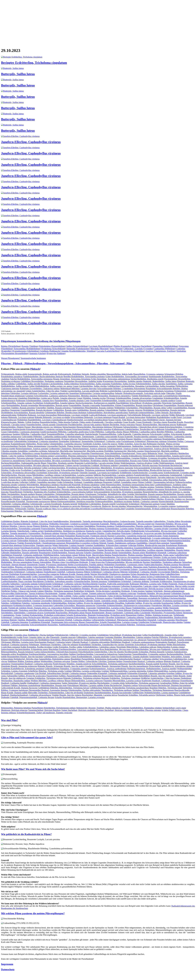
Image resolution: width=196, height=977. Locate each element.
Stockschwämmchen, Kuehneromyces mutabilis (95, 403)
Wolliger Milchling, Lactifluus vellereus (47, 680)
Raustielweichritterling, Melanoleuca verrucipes (61, 453)
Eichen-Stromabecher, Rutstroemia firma (148, 574)
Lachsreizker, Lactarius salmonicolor (53, 393)
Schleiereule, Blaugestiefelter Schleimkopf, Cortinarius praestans (150, 497)
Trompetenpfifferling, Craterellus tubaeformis (66, 434)
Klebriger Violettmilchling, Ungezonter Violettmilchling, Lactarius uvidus (94, 608)
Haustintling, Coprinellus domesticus (118, 548)
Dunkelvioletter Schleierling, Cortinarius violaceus (29, 477)
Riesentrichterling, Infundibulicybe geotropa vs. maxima (166, 492)
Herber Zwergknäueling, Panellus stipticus (86, 564)
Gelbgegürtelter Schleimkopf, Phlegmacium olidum (113, 620)
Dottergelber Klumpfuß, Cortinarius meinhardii (107, 673)
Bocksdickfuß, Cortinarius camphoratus (17, 673)
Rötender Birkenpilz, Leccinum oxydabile (52, 417)
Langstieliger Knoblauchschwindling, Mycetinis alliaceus (25, 465)
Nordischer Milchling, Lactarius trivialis (151, 528)
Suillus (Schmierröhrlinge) (77, 346)
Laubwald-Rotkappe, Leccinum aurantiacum (108, 415)
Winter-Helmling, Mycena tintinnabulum (97, 560)
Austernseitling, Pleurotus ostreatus (146, 710)
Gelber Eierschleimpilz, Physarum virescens (164, 579)
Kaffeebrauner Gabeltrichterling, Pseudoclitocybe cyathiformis (138, 429)
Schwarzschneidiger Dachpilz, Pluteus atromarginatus (23, 446)
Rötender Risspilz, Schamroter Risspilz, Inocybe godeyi (61, 666)
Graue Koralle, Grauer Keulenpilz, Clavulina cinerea (145, 422)
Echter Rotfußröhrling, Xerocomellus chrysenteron (126, 376)
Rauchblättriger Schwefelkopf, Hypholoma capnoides (138, 403)
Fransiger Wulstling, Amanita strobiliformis (52, 458)
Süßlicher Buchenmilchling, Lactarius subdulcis (113, 475)
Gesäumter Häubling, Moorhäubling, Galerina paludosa (127, 637)
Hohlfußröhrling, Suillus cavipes (14, 386)
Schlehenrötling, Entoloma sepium (39, 456)
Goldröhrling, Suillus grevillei (28, 384)
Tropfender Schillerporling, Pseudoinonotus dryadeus (172, 581)
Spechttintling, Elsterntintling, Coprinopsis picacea (22, 613)
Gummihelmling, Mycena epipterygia (138, 524)
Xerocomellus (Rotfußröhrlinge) (27, 348)
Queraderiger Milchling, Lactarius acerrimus (169, 605)
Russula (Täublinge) (30, 346)
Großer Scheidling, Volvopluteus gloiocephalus (40, 480)
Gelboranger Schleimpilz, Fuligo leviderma (104, 596)
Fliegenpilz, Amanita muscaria (63, 637)
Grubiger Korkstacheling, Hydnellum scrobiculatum (44, 615)
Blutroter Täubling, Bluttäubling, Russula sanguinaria (31, 620)
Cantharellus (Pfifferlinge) (165, 348)
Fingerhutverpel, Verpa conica (134, 453)
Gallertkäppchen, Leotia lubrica (56, 656)
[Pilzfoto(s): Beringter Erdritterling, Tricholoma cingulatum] (21, 57)
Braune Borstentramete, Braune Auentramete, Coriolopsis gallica (112, 613)
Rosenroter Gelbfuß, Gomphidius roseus (120, 482)
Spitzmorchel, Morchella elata (60, 451)
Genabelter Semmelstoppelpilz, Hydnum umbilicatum (147, 509)
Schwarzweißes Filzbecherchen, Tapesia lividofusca (23, 593)
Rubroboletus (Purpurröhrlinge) (52, 346)
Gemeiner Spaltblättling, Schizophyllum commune (106, 545)
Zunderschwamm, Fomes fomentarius (163, 536)
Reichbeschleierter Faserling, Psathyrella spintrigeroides (105, 584)
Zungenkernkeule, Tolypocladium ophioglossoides (77, 540)
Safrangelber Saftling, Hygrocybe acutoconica (26, 676)
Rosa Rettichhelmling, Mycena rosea (115, 649)
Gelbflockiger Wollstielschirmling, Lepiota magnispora (155, 692)
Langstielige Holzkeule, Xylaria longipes (127, 591)
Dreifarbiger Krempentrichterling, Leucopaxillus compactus (34, 574)
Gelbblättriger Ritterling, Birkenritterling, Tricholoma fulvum (63, 688)
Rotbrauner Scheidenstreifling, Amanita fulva (35, 400)
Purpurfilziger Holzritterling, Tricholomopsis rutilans (54, 708)
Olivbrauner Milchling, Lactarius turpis (17, 642)
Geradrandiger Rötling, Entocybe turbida (177, 683)
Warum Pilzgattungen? (10, 358)
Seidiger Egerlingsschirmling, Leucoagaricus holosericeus (93, 654)
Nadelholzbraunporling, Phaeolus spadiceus (133, 526)
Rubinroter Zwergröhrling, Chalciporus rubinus (40, 388)
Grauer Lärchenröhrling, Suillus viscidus (90, 386)
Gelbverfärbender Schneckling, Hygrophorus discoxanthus (62, 610)
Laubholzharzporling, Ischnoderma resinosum (100, 586)
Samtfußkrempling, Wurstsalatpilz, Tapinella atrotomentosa (78, 521)
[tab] (98, 720)
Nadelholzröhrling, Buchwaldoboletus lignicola (43, 376)
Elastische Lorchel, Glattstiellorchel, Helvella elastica (108, 531)
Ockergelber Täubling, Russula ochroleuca (54, 408)
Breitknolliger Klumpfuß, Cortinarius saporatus (155, 620)
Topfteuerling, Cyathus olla (36, 560)
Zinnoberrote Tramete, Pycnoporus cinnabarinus (47, 564)
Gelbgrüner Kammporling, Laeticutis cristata (139, 586)
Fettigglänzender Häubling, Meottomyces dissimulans (79, 548)
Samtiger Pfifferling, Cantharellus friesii (29, 434)
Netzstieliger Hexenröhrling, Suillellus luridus (83, 381)
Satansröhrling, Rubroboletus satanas (54, 659)
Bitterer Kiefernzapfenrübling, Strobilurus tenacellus (72, 501)
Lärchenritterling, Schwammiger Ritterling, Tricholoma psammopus (127, 625)
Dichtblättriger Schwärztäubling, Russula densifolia (22, 412)
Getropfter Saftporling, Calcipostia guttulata (19, 584)
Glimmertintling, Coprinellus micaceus (65, 444)
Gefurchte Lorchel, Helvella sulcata (179, 588)
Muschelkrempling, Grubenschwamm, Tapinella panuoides (128, 521)
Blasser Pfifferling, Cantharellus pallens (139, 432)
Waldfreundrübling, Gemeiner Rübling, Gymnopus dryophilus (141, 458)
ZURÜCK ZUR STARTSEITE (14, 44)
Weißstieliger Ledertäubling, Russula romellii (97, 504)
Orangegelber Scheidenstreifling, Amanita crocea (110, 400)
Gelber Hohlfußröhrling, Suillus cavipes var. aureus (50, 386)
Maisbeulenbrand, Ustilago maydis (64, 465)
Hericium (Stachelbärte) (142, 346)
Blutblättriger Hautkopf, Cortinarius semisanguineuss (132, 642)
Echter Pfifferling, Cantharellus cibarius (106, 432)
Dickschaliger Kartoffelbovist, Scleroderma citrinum (171, 666)
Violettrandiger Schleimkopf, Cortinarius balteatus (22, 572)
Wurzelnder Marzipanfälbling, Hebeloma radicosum (97, 569)
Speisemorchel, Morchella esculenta (88, 451)
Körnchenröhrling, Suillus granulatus (95, 384)
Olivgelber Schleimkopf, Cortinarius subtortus (124, 617)
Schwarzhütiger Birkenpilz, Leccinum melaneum (91, 417)
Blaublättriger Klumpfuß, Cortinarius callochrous (166, 552)
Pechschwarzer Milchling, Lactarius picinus (46, 617)
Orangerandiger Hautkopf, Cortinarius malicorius (31, 664)
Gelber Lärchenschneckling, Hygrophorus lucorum (63, 468)
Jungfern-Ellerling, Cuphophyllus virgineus (31, 142)
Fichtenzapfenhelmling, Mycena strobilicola (123, 562)
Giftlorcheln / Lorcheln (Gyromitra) (138, 348)
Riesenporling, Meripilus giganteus (82, 396)
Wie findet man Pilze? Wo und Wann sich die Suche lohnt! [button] (33, 769)
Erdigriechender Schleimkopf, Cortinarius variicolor (60, 584)
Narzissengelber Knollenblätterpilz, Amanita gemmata (169, 640)
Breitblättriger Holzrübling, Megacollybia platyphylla (60, 640)
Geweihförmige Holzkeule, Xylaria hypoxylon (85, 562)
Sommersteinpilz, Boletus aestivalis (42, 374)
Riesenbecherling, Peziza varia (50, 550)
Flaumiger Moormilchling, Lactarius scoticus (122, 680)
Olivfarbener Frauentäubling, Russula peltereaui (173, 405)
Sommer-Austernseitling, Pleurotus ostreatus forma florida (64, 489)
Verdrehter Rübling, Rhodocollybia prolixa (173, 487)
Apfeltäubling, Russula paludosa (90, 410)
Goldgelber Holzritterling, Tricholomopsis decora (124, 477)
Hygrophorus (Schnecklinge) (133, 351)
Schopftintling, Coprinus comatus (179, 429)
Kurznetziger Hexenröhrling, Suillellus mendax (123, 381)
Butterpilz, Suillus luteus (18, 74)
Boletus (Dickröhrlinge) (11, 346)
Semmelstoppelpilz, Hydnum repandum (17, 439)
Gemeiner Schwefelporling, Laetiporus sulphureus (46, 396)
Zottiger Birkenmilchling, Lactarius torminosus (166, 671)
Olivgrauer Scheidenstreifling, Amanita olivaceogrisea (129, 398)
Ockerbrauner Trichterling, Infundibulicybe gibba (105, 494)
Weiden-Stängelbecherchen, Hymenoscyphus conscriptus (46, 598)
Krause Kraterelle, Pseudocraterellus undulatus (137, 436)
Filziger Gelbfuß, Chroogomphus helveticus (156, 482)
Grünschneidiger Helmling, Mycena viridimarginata (54, 567)
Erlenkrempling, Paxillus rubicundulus (84, 690)
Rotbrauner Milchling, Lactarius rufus (145, 584)
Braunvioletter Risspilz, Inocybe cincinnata (120, 676)
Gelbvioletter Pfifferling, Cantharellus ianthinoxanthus (44, 436)
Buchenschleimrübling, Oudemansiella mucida (20, 463)
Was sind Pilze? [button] (9, 720)
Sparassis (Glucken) (37, 353)
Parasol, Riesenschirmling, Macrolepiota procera (155, 424)
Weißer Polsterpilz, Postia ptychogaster (178, 584)
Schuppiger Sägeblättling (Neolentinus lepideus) (94, 526)
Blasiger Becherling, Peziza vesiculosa (119, 424)
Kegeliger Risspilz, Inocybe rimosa (174, 664)
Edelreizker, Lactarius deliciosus (23, 393)
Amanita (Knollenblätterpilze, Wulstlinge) (78, 351)
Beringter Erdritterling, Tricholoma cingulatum (34, 62)
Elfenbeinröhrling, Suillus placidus (150, 384)
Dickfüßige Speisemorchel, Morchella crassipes (124, 451)
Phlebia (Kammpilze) (122, 346)
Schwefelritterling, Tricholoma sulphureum (110, 664)
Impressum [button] (7, 964)
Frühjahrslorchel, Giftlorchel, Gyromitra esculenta (75, 635)
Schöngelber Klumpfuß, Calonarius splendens (146, 673)
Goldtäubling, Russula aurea (65, 410)
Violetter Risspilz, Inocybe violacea (66, 695)
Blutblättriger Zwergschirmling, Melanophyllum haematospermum (150, 596)
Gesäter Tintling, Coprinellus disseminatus (117, 540)
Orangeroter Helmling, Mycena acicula (171, 524)
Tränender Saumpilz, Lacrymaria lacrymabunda (99, 472)
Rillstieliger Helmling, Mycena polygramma (50, 588)
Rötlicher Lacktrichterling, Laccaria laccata (118, 391)
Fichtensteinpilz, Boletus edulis (14, 374)
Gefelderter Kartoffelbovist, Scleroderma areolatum (22, 668)
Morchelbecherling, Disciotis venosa (16, 475)
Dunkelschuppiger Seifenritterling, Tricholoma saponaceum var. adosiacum (115, 640)
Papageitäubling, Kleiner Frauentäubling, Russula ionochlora (126, 405)
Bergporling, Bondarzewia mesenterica (114, 396)
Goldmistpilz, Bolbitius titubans (126, 538)
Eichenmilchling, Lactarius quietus (119, 528)
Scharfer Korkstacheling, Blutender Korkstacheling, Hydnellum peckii (95, 615)
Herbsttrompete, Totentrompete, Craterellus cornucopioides (92, 436)
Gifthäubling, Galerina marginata (90, 637)
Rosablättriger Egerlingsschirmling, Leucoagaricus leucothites (43, 654)
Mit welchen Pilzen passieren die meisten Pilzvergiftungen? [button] (33, 913)
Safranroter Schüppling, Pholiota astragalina (55, 579)
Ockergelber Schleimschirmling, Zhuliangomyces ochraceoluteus (123, 605)
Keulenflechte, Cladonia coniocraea (121, 593)
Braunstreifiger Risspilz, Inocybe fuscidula (25, 656)
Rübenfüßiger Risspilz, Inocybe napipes (155, 676)
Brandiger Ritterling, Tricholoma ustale (165, 688)
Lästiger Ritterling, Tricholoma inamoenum (55, 591)
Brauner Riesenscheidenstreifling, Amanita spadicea (153, 400)
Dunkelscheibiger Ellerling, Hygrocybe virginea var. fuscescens (168, 499)
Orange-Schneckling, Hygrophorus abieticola (94, 576)
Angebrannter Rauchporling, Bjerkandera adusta (64, 613)
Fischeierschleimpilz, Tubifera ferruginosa (31, 524)
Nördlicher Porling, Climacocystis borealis (19, 591)
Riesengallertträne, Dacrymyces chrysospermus (120, 557)
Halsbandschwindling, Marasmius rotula (131, 567)
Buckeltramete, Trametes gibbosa (59, 593)
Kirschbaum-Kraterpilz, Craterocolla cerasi (38, 548)
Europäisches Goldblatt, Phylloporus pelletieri (98, 465)
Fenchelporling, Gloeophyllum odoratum (47, 536)
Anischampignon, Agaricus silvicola (154, 448)
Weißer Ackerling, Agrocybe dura (132, 444)
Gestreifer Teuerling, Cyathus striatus (63, 560)
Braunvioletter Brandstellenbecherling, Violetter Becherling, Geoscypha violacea (98, 550)
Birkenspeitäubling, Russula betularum (17, 652)
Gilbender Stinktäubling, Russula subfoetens (19, 552)
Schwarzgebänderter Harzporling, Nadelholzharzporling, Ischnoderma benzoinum (64, 625)
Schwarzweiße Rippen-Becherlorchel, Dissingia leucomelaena (164, 685)
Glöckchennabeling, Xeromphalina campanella (21, 528)
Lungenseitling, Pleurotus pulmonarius (71, 456)
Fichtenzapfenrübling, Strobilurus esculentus (113, 501)
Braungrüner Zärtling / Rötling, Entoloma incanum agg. (149, 615)
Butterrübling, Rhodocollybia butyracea (154, 470)
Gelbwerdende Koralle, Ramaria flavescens (19, 688)
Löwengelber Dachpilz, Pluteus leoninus (64, 446)
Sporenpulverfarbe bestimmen (33, 358)
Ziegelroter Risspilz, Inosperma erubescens (19, 666)
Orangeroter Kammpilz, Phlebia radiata (105, 524)
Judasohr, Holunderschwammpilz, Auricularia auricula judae (140, 393)
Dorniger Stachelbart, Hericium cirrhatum (113, 710)
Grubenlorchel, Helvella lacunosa (149, 588)
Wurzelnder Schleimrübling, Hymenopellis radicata (92, 458)
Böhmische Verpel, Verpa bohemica (163, 453)
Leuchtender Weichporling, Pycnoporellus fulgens (161, 613)
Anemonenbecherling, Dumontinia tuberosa (62, 538)
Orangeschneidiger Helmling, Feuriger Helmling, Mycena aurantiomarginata (42, 569)
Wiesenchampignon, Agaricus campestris (98, 446)
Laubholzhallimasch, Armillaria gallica (171, 484)
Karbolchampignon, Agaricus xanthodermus (108, 668)
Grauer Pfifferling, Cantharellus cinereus (175, 436)
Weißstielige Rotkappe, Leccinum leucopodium (37, 415)
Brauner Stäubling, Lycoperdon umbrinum (144, 439)
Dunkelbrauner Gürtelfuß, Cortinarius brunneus (64, 572)
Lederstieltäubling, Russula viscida (104, 489)
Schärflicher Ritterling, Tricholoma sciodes (46, 671)
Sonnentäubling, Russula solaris (131, 552)
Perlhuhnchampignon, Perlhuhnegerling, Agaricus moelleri (152, 668)
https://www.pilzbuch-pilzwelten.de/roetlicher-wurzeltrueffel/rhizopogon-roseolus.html (88, 509)
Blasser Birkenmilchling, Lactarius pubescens (84, 680)
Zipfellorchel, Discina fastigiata (41, 635)
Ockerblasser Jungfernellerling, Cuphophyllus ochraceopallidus (68, 499)
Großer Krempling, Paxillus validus (67, 647)
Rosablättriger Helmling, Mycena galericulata (89, 588)
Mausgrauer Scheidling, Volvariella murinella (80, 480)
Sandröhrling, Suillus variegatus (179, 384)
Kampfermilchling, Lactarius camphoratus (151, 475)
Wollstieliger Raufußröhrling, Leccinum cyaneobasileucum (42, 420)
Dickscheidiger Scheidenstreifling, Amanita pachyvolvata (167, 456)
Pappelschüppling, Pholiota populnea (127, 555)
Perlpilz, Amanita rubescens (64, 398)
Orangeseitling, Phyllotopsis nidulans (43, 533)
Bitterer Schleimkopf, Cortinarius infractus (102, 572)
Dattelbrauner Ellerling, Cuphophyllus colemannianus (118, 499)
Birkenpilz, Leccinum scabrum (21, 417)
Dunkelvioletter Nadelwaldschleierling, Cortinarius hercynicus (77, 477)
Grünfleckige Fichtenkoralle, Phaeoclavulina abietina (160, 622)
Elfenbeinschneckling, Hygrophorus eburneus (20, 489)
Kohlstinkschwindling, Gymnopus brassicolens (33, 605)
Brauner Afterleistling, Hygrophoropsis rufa (19, 640)
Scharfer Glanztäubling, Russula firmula (101, 552)
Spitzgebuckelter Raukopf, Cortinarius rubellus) (139, 659)
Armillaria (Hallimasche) (50, 351)
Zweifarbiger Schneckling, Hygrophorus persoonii (57, 472)
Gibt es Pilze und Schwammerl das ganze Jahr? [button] (27, 737)
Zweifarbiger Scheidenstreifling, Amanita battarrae (53, 403)
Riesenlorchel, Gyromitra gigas (14, 635)
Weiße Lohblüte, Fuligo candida (71, 596)
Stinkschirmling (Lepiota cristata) (171, 647)
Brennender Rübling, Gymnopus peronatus (175, 569)
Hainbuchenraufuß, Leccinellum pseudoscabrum (87, 420)
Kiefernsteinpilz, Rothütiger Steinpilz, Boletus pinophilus (82, 374)
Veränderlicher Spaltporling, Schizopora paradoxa (92, 598)
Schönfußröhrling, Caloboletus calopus (99, 647)
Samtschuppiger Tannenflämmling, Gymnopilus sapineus (142, 654)
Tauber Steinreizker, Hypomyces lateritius (79, 683)
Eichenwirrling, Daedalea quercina (37, 545)
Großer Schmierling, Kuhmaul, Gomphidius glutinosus (80, 482)
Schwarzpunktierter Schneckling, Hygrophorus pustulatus (158, 468)
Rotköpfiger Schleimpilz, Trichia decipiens (92, 591)
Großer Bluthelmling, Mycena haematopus (133, 560)
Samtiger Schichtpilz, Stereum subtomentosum (164, 591)
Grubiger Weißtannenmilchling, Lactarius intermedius (124, 671)
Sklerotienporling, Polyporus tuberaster (17, 458)
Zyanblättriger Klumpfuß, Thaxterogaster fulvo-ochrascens (53, 622)
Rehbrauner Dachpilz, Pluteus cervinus (163, 444)
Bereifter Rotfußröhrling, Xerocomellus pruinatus (84, 376)
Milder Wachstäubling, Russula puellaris (18, 494)
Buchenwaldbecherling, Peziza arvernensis (19, 550)
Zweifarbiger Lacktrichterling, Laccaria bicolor (40, 470)
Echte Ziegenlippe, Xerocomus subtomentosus (110, 379)
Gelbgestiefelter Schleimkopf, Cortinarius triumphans (36, 441)
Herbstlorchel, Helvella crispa (26, 659)
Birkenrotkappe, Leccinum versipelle (73, 415)
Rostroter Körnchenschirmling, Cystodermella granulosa (87, 429)
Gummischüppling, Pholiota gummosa (88, 528)
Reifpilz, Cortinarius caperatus (145, 501)
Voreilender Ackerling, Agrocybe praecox (99, 444)
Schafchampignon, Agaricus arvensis (122, 448)
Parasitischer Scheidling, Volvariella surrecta (136, 695)
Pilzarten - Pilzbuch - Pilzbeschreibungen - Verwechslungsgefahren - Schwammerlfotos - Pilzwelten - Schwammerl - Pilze (66, 363)
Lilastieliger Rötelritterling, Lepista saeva (35, 398)
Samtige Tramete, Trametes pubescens (90, 593)
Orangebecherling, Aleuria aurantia (41, 424)
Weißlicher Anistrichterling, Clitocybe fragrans (160, 678)
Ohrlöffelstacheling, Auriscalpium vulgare (60, 555)
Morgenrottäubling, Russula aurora (53, 405)
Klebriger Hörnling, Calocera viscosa (16, 526)
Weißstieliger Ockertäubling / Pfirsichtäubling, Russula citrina (140, 408)
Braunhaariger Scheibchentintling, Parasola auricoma (61, 552)
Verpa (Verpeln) (116, 348)
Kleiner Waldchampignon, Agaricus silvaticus (133, 463)
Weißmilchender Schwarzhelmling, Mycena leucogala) (154, 531)
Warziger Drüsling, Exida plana (73, 533)
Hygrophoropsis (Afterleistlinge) (26, 351)
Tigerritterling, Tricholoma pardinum (116, 690)
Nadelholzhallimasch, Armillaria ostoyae (18, 487)
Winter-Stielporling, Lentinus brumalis (68, 545)
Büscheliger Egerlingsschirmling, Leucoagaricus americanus (74, 649)
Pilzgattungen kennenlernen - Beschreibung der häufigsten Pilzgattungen (41, 341)
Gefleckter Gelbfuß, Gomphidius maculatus (37, 482)
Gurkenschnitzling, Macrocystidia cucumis (176, 586)
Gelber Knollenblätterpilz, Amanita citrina (159, 635)
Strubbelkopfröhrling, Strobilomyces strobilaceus (64, 531)
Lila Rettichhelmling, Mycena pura (146, 649)
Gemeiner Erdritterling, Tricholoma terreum (44, 678)
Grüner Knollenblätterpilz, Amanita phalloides (90, 656)
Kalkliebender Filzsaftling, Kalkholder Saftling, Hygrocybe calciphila (132, 603)
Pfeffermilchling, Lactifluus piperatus (147, 550)
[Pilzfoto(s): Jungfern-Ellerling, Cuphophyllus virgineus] (20, 136)
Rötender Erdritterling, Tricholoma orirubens (82, 678)
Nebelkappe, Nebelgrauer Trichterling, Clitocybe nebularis (53, 644)
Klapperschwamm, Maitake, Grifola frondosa (20, 422)
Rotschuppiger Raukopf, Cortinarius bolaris (52, 642)
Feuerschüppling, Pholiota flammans (56, 528)
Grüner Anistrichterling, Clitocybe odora (42, 391)
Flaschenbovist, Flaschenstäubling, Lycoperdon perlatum (102, 439)
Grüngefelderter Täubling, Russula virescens (123, 410)
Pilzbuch (35, 368)
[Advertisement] (81, 22)
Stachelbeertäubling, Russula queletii (143, 664)
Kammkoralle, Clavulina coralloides (107, 422)
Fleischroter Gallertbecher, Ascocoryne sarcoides (141, 533)
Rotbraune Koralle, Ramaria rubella (75, 574)
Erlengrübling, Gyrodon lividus (121, 588)
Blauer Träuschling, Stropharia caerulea (57, 463)
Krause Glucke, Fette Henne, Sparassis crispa (127, 420)
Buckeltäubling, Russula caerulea (177, 494)
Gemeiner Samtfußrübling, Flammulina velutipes (141, 708)
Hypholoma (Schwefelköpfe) (53, 348)
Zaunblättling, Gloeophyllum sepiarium (152, 543)
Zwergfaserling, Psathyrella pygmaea (150, 540)
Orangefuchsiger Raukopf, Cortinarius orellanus (143, 661)
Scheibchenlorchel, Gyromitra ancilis (179, 472)
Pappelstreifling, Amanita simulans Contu (72, 400)
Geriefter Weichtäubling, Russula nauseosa (145, 494)
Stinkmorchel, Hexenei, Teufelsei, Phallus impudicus (98, 708)
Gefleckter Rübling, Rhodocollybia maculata (146, 545)
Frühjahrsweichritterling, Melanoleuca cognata (20, 453)
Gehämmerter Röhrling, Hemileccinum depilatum (65, 412)
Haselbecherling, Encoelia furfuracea (96, 538)
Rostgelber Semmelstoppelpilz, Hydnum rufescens (56, 439)
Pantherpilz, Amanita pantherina (174, 649)
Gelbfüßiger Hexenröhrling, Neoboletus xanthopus (42, 381)
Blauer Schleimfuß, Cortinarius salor (114, 480)
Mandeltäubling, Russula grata (54, 685)
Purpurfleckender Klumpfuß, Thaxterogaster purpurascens (25, 501)
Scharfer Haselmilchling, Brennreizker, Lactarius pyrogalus (80, 697)
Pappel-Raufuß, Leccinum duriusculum (128, 417)
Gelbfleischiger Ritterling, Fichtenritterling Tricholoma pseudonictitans (119, 688)
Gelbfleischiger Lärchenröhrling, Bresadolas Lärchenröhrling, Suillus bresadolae (141, 386)
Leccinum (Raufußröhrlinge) (101, 346)
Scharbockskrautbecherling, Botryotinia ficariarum (22, 538)
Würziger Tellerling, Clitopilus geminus (138, 487)
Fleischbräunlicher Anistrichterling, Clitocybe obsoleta (101, 652)
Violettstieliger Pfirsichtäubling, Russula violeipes (93, 408)
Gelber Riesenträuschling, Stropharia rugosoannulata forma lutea (127, 484)
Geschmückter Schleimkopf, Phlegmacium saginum (138, 504)
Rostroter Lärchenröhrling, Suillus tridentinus (60, 384)
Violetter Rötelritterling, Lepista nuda (147, 396)
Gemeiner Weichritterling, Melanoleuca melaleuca (39, 484)
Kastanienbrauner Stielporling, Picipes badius (30, 444)
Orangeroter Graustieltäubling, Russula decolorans (31, 410)
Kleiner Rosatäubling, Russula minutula (159, 460)
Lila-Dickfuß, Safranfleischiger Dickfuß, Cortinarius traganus (61, 673)
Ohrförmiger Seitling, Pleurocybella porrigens (174, 695)
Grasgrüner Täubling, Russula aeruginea (18, 408)
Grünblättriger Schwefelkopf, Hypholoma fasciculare (119, 635)
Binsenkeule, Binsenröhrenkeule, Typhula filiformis (109, 610)
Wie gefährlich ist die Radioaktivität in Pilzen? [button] (26, 834)
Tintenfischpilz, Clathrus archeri (30, 531)
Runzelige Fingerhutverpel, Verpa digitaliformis (101, 453)
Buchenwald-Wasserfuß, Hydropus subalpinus (79, 484)
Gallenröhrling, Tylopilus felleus (166, 521)
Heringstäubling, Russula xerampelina (22, 405)
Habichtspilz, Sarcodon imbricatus (160, 477)
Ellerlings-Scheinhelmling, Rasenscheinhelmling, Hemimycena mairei (161, 610)
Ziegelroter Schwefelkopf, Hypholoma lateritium (145, 644)
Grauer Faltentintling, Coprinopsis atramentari (20, 432)
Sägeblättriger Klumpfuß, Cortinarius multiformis (21, 555)
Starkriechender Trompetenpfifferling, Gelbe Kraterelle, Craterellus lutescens (117, 434)
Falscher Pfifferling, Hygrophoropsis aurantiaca (172, 637)
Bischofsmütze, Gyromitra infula (111, 683)
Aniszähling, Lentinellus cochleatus (32, 451)
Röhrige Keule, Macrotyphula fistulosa (95, 555)
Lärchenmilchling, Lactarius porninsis (77, 475)
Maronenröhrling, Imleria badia (119, 374)
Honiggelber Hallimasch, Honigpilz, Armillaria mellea (58, 487)
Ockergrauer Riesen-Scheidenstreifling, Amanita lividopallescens (114, 456)
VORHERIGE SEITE (10, 47)
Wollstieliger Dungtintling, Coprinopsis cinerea (124, 564)
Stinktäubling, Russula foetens (176, 550)
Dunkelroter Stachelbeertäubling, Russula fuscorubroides (108, 692)
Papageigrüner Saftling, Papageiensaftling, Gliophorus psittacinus (73, 676)
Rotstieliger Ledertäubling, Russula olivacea (19, 497)
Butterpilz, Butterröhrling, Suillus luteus (160, 381)
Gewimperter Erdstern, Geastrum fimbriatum (138, 569)
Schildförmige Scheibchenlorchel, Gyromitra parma (141, 472)
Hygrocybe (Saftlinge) (56, 353)
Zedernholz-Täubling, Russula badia (16, 588)
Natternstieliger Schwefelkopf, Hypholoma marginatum (159, 600)
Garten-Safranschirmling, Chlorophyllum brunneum (56, 652)
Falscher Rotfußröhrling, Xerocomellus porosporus (31, 379)
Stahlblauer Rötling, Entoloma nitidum (24, 661)
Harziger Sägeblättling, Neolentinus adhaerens (162, 562)
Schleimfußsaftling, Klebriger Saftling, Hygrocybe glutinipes (76, 603)
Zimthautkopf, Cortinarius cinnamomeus (44, 683)
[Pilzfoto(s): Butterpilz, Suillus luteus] (12, 68)
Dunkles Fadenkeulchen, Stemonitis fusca (18, 579)
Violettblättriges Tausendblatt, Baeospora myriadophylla (136, 598)
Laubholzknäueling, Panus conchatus (16, 581)
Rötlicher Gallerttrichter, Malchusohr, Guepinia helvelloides (64, 497)
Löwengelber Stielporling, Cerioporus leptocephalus (63, 600)
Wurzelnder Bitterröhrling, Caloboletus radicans (136, 647)
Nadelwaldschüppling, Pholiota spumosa (161, 564)
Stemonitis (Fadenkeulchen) (78, 348)
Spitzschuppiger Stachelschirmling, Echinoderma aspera (24, 649)
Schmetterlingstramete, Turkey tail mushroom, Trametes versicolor (44, 712)
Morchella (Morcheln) (99, 348)
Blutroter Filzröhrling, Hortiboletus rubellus (90, 460)
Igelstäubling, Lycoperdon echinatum (121, 470)
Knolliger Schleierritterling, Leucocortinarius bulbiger (70, 492)
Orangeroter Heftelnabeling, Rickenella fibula (172, 526)
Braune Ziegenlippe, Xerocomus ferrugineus (72, 379)
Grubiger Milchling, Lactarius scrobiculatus (82, 671)
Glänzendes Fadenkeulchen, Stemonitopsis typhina (36, 596)
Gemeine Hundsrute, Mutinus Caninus (130, 576)
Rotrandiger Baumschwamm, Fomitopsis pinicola (86, 536)
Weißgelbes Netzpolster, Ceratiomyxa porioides (69, 524)
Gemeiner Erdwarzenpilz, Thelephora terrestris (85, 617)
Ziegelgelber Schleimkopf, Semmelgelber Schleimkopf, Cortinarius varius (90, 441)
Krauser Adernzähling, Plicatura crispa (49, 562)
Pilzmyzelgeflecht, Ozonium (28, 600)
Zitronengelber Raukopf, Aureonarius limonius (48, 690)
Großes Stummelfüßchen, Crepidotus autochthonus (53, 576)
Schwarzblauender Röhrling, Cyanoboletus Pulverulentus (121, 388)
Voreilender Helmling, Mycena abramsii (153, 593)
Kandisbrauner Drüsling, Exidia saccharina (158, 557)
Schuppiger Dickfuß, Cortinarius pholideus (73, 620)
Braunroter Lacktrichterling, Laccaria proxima (94, 463)
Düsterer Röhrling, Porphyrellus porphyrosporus (53, 526)
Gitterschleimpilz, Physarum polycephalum (128, 579)
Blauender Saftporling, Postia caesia (159, 555)
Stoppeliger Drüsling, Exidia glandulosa (104, 533)
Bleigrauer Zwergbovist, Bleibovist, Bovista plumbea (103, 506)
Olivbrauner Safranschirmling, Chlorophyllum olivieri (135, 427)
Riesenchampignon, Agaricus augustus (32, 448)
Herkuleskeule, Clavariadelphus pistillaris (136, 489)
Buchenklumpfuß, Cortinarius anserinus (106, 497)
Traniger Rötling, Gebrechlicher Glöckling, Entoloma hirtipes (96, 661)
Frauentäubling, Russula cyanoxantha (84, 405)
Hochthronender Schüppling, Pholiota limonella (144, 652)
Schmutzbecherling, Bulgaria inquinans (90, 581)
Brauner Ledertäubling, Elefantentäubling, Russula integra (59, 494)
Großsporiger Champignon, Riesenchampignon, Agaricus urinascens (78, 448)
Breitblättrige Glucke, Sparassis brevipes (164, 420)
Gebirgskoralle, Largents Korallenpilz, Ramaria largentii (53, 504)
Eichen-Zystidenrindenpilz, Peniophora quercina (167, 576)
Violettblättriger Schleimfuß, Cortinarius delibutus (128, 581)
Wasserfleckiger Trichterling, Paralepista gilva (28, 492)
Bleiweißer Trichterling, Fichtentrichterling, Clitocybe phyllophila (55, 692)
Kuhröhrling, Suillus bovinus (123, 384)
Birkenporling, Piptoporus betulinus (16, 708)
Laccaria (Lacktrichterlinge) (108, 351)
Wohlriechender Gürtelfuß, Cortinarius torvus (20, 586)
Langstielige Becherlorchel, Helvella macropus (138, 465)
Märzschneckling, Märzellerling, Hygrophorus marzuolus (109, 468)
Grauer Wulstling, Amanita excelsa (91, 398)
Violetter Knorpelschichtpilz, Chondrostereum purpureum (41, 543)
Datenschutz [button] (7, 969)
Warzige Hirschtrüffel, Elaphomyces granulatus (110, 574)
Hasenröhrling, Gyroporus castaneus (148, 374)
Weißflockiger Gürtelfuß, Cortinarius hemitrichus (60, 586)
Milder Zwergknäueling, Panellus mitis (83, 557)
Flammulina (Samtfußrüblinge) (165, 346)
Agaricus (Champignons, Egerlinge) (160, 351)
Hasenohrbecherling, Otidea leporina (55, 422)
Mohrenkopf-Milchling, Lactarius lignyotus (78, 388)
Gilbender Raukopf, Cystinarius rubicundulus (91, 642)
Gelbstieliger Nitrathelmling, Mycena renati (95, 567)
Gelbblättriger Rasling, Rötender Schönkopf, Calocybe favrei (27, 521)
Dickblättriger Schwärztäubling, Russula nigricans (164, 410)
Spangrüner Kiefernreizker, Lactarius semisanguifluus (91, 393)
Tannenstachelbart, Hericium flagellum (44, 710)
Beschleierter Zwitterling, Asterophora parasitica (53, 581)
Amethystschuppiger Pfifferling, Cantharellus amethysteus (64, 432)
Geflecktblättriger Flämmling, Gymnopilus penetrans (67, 668)
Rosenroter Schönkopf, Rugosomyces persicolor (60, 506)
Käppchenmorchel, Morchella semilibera (162, 451)
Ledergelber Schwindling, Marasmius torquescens (74, 605)
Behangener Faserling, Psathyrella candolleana (101, 487)
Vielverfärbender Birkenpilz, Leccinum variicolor (148, 415)
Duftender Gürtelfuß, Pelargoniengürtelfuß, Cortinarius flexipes (27, 697)
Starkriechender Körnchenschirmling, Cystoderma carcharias (38, 429)
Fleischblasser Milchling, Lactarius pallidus (85, 685)
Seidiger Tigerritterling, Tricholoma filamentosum (153, 690)
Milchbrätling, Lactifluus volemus (46, 475)
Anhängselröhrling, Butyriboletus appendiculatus (107, 412)
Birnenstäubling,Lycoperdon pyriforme (82, 543)
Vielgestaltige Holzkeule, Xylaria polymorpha (36, 540)
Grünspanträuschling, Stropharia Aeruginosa (155, 391)
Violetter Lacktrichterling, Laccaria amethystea (79, 391)
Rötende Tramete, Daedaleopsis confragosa (117, 543)
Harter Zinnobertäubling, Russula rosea (125, 460)
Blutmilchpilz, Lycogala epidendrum (155, 538)
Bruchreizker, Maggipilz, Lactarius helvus (99, 695)
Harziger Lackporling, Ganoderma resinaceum (126, 536)
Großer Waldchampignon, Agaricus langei (170, 463)
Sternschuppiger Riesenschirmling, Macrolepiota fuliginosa (87, 427)
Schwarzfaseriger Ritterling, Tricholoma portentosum (83, 470)
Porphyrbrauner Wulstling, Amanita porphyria (72, 664)
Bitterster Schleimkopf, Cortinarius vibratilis (138, 572)
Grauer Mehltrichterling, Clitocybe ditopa (91, 579)
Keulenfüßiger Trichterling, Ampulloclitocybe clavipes (101, 644)
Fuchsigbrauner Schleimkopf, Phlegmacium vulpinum (144, 441)
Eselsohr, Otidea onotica (81, 422)
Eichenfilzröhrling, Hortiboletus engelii (147, 379)
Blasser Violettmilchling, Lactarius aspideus (143, 608)
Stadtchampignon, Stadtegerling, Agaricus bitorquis (138, 446)
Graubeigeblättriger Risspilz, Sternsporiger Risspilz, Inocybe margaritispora (116, 666)
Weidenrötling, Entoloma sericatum (55, 661)
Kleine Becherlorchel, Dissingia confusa (121, 685)
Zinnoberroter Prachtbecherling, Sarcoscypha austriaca (79, 424)
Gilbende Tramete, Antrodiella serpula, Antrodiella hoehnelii (110, 600)
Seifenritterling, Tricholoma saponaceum (142, 683)
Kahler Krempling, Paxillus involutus (36, 647)
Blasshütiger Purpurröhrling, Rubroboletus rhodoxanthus (94, 659)
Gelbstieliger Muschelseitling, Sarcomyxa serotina (45, 557)
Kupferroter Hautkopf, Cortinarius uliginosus (160, 680)
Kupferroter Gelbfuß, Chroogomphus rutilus (149, 480)
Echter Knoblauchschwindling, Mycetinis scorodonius (48, 460)
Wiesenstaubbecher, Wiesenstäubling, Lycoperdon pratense (151, 506)
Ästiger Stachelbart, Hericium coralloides (78, 710)
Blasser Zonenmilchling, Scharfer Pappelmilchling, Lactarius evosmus (108, 622)
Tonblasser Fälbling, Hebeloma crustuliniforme (21, 685)
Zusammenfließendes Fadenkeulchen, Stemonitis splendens (159, 548)
